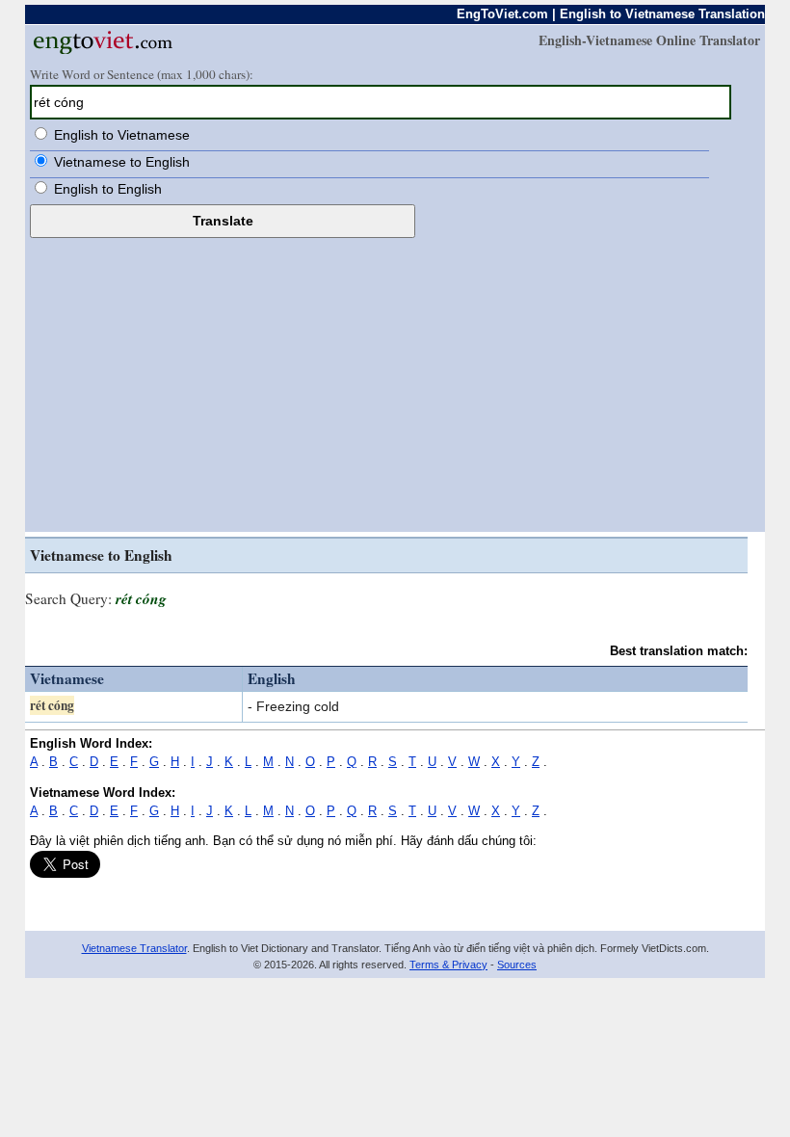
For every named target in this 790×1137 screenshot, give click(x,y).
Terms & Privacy (448, 964)
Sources (517, 964)
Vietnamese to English (122, 162)
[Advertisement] (395, 382)
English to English (108, 189)
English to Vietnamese (122, 135)
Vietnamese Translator (134, 948)
